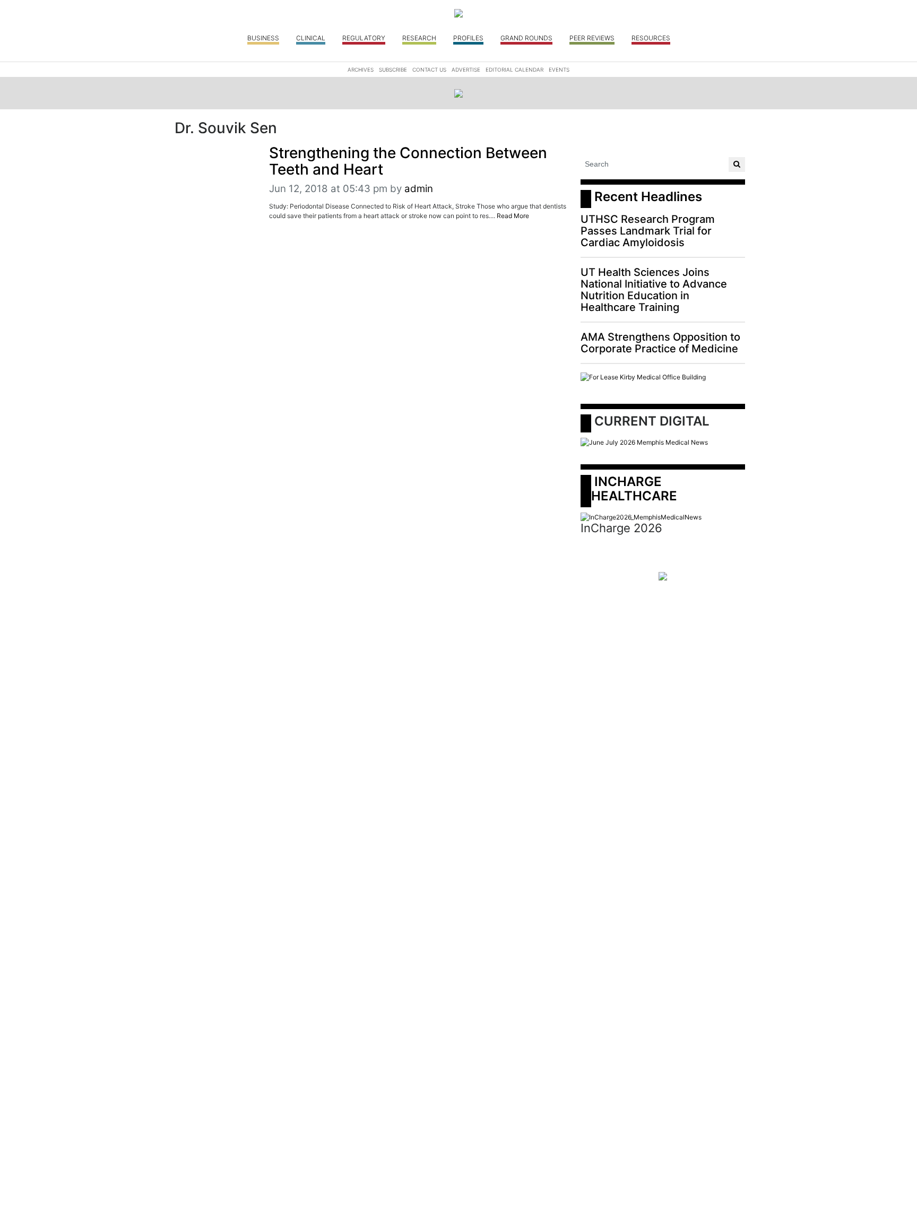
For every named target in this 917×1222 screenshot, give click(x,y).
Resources (650, 38)
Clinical (310, 38)
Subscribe (393, 69)
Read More (513, 216)
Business (263, 38)
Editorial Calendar (514, 69)
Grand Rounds (526, 38)
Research (419, 38)
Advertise (466, 69)
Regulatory (363, 38)
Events (559, 69)
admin (418, 189)
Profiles (468, 38)
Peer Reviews (592, 38)
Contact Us (429, 69)
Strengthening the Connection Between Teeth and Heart (408, 161)
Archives (361, 69)
